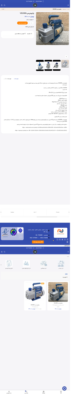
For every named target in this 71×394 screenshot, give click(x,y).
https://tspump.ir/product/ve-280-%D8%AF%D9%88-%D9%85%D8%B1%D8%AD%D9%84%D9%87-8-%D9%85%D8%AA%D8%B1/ (41, 130)
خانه (68, 9)
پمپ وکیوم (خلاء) (55, 305)
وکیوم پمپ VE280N (35, 305)
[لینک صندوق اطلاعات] (40, 1)
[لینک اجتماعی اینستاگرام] (65, 239)
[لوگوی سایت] (35, 6)
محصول (64, 9)
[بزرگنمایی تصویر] (66, 56)
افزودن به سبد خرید (22, 23)
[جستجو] (4, 5)
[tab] (16, 78)
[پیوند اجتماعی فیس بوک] (67, 239)
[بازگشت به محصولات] (3, 9)
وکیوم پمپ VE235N (58, 303)
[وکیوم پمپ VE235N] (58, 292)
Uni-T (35, 212)
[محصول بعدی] (1, 9)
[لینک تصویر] (53, 241)
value (26, 27)
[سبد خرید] (1, 5)
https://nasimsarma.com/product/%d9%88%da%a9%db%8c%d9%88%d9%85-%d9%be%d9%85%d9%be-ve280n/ (44, 127)
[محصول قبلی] (5, 9)
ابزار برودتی (61, 305)
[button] (67, 35)
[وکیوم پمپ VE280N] (35, 293)
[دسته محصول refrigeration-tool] (61, 265)
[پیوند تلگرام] (67, 242)
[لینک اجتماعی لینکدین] (60, 239)
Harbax (12, 212)
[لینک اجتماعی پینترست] (62, 239)
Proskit (57, 212)
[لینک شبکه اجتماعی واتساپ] (57, 239)
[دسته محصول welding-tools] (44, 265)
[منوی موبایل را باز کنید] (68, 5)
